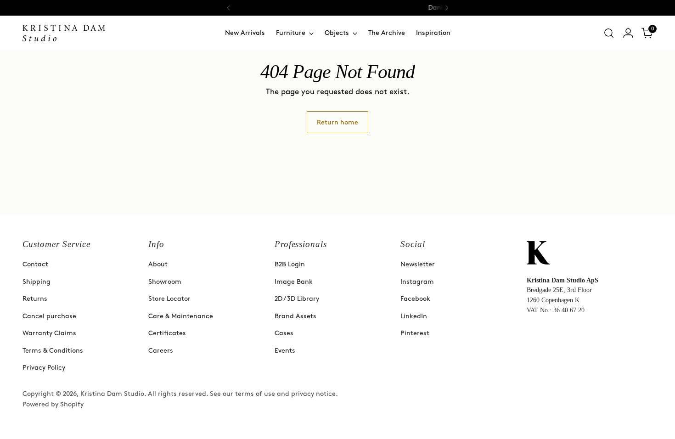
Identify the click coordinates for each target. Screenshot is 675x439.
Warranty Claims (49, 333)
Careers (160, 351)
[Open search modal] (609, 33)
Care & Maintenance (180, 316)
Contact (35, 264)
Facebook (415, 299)
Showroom (164, 282)
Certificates (167, 333)
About (158, 264)
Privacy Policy (43, 368)
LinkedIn (413, 316)
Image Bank (294, 282)
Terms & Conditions (52, 351)
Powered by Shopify (53, 404)
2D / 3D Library (297, 299)
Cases (284, 333)
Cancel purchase (49, 316)
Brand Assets (295, 316)
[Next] (447, 8)
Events (285, 351)
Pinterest (414, 333)
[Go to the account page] (628, 33)
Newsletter (417, 264)
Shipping (36, 282)
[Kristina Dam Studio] (63, 33)
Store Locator (169, 299)
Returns (34, 299)
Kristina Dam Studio (112, 394)
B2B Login (290, 264)
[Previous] (229, 8)
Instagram (417, 282)
